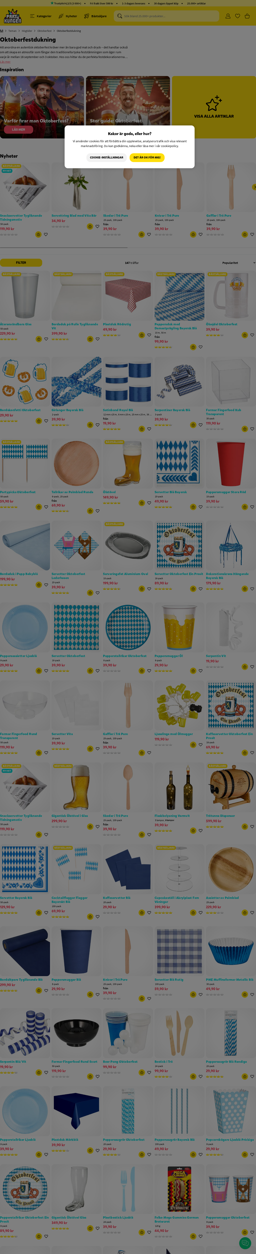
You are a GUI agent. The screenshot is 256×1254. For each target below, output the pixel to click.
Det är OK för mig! (147, 157)
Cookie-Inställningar (106, 157)
